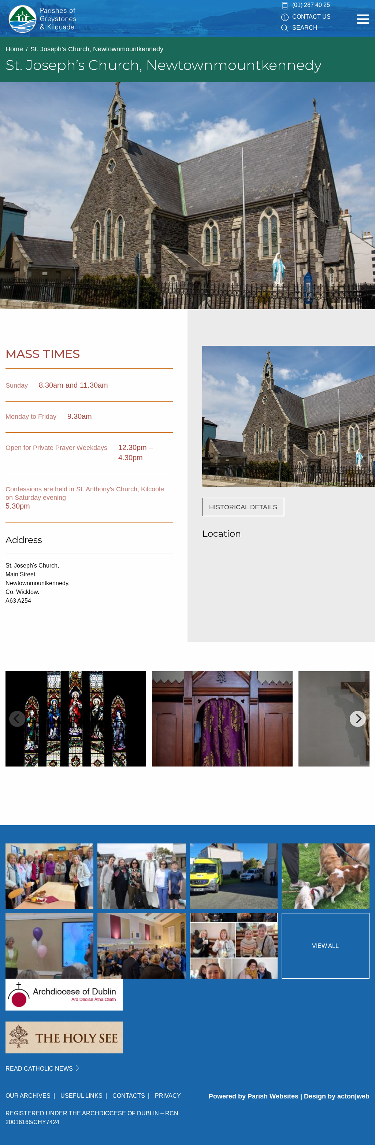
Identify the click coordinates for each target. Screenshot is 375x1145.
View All (325, 946)
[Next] (358, 719)
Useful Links (81, 1096)
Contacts (128, 1096)
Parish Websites (273, 1096)
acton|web (353, 1096)
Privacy (168, 1096)
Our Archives (28, 1096)
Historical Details (243, 507)
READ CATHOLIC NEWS (39, 1068)
